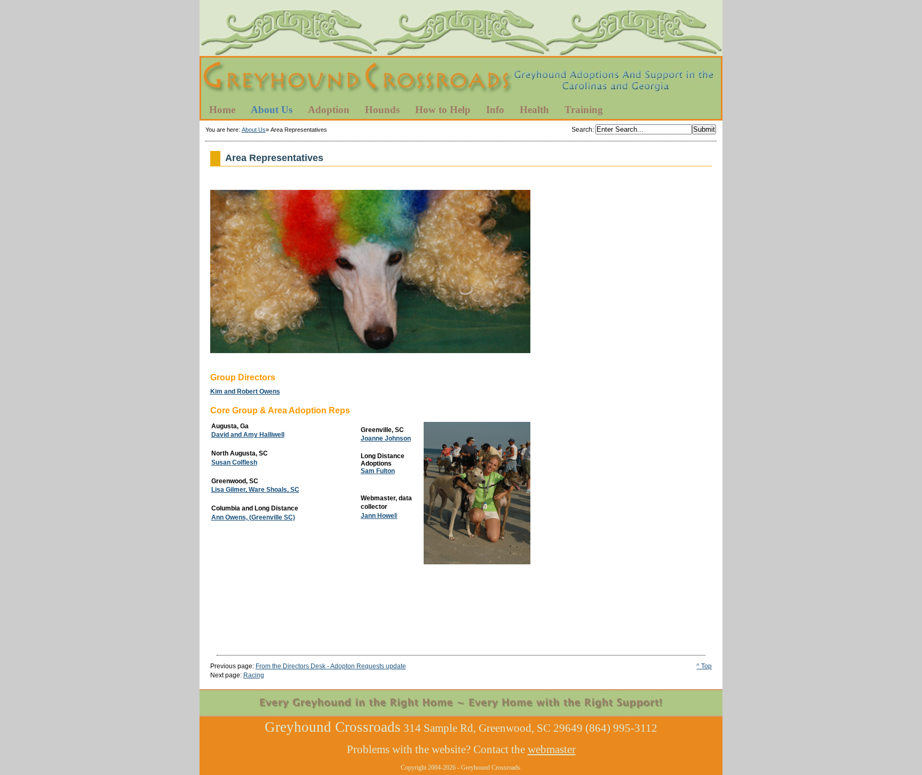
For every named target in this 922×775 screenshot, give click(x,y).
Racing (253, 675)
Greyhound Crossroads (461, 79)
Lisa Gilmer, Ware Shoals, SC (255, 489)
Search (581, 129)
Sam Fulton (378, 471)
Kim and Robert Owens (245, 391)
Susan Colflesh (234, 462)
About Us (254, 129)
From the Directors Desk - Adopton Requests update (331, 666)
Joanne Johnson (386, 438)
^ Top (704, 666)
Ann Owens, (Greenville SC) (253, 517)
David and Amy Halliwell (247, 434)
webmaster (552, 749)
